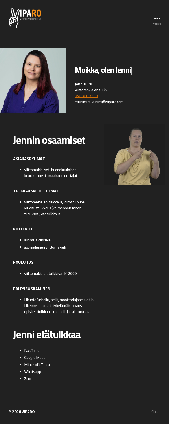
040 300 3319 (86, 96)
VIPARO (28, 412)
